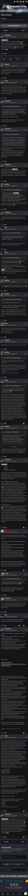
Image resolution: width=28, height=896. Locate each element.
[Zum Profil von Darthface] (2, 65)
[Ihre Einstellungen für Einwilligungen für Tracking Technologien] (25, 893)
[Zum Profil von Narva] (2, 324)
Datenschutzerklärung (18, 887)
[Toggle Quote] (3, 106)
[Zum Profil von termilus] (2, 574)
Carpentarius (18, 299)
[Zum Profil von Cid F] (2, 228)
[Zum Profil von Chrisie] (2, 82)
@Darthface (14, 169)
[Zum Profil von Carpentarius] (2, 101)
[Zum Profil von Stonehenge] (2, 36)
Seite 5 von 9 (14, 30)
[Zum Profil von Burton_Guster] (2, 531)
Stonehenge (18, 189)
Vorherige (5, 30)
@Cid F (3, 269)
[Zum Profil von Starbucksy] (2, 599)
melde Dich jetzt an (11, 850)
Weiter (23, 30)
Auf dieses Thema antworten (14, 25)
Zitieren (5, 53)
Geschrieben (11, 36)
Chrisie (17, 134)
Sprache (7, 887)
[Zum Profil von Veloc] (2, 253)
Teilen (7, 864)
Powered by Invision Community (14, 888)
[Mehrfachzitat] (2, 54)
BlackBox (4, 18)
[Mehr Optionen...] (25, 36)
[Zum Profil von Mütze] (2, 737)
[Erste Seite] (2, 30)
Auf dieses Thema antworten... (10, 857)
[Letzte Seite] (26, 30)
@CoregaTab (4, 464)
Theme (11, 887)
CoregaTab (18, 357)
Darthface (18, 106)
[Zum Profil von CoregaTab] (2, 341)
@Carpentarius (4, 40)
